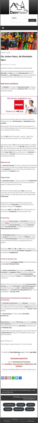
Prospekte (21, 404)
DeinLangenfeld (18, 364)
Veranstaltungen (9, 404)
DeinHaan (19, 366)
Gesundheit (30, 409)
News (3, 47)
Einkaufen (30, 404)
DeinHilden (8, 364)
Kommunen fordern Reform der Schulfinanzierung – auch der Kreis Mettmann (18, 391)
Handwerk (8, 409)
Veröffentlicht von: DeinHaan (9, 64)
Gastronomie (18, 409)
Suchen (14, 18)
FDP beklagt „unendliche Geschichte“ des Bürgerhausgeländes (24, 397)
